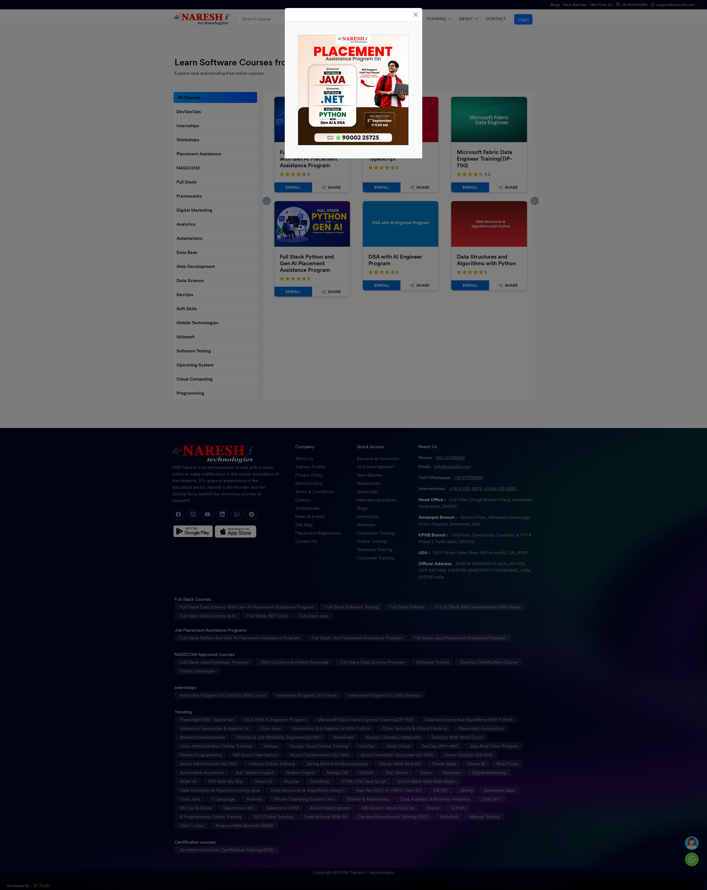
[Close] (415, 14)
